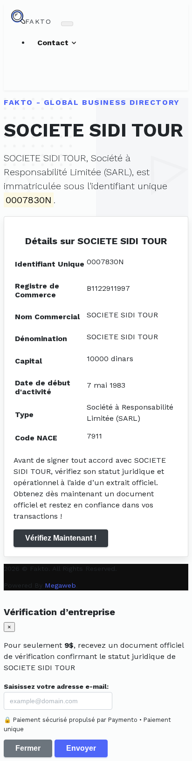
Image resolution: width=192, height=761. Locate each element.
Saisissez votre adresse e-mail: (56, 686)
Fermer (28, 748)
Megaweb (60, 585)
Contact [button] (54, 42)
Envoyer (81, 748)
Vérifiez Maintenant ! (60, 538)
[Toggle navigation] (67, 23)
